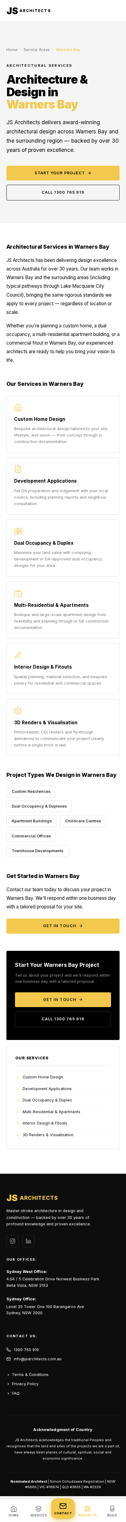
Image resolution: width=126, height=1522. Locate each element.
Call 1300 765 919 (63, 192)
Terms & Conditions (30, 1374)
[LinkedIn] (28, 1241)
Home (11, 49)
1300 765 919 (26, 1349)
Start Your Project (63, 173)
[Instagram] (12, 1241)
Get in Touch (63, 925)
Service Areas (37, 49)
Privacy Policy (25, 1384)
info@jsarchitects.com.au (37, 1359)
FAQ (16, 1393)
